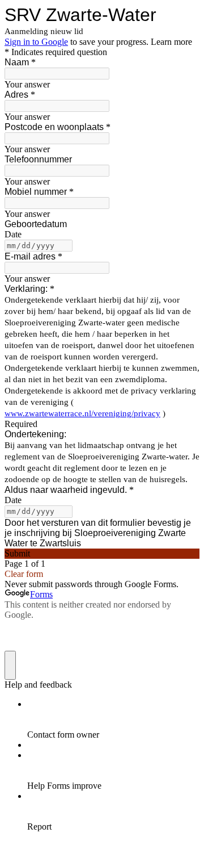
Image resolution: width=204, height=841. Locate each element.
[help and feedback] (10, 665)
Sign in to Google (36, 42)
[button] (102, 554)
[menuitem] (113, 719)
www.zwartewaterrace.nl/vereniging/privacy (82, 413)
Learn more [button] (171, 42)
